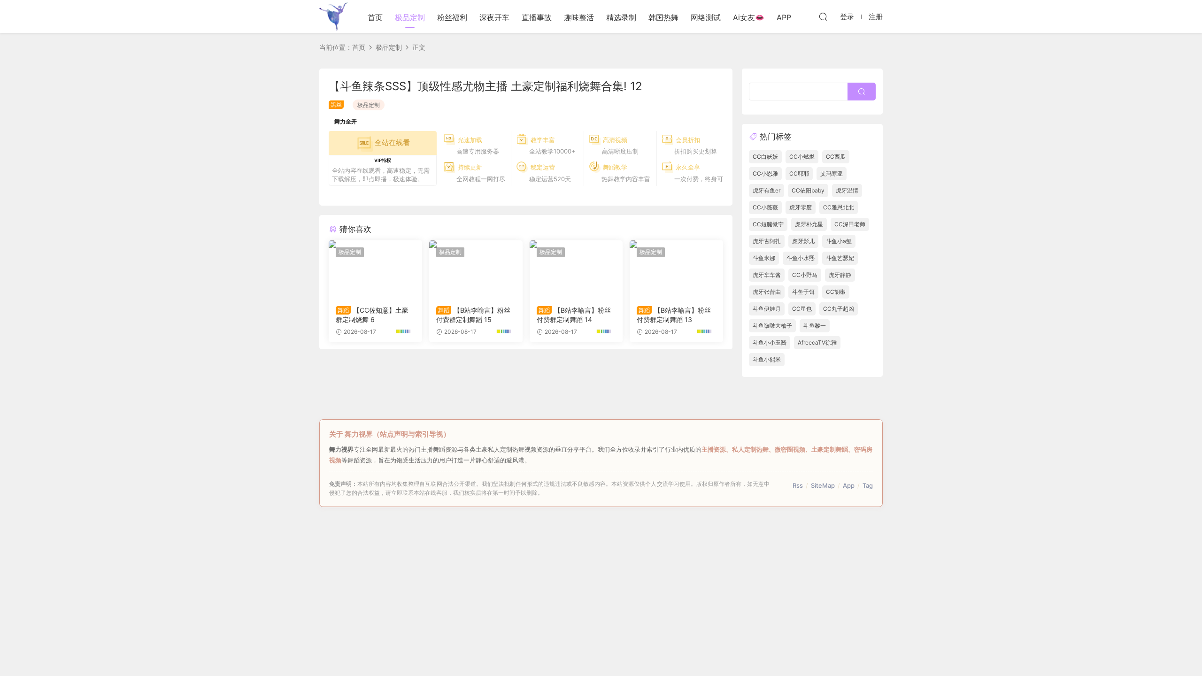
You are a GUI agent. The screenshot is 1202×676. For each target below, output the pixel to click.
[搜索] (823, 16)
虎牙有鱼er (766, 190)
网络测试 (706, 17)
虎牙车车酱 (767, 274)
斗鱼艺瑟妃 (840, 257)
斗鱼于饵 (803, 291)
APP (784, 17)
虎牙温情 (847, 190)
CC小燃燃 (802, 156)
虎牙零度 (800, 207)
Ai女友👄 (748, 17)
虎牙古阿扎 (767, 241)
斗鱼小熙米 (767, 359)
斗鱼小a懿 (839, 241)
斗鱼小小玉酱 (769, 342)
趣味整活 (579, 17)
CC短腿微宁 (768, 224)
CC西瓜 (836, 156)
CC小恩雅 (765, 173)
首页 (375, 17)
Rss (798, 485)
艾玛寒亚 (831, 173)
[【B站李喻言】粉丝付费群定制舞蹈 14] (576, 269)
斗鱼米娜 (764, 257)
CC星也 (802, 308)
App (849, 485)
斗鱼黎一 (814, 325)
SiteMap (823, 485)
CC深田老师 (849, 224)
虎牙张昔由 (767, 291)
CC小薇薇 (765, 207)
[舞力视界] (333, 16)
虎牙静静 (840, 274)
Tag (868, 485)
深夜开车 (494, 17)
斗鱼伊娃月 (767, 308)
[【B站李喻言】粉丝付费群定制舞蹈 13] (676, 269)
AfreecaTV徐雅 (817, 342)
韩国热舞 (663, 17)
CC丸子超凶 (838, 308)
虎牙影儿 (803, 241)
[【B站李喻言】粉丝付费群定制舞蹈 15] (476, 269)
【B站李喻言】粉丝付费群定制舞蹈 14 (574, 314)
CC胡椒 (836, 291)
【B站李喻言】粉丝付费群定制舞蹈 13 (674, 314)
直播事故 (537, 17)
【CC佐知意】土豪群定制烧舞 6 (372, 314)
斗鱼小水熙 (800, 257)
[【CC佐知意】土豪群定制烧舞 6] (375, 269)
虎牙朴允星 (809, 224)
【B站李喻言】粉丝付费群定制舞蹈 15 (473, 314)
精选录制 (621, 17)
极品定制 (410, 17)
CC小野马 (804, 274)
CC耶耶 (799, 173)
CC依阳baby (808, 190)
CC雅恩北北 (838, 207)
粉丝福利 (452, 17)
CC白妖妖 (765, 156)
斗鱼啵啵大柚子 (772, 325)
